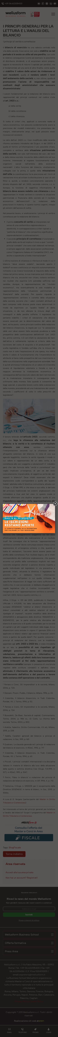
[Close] (55, 503)
